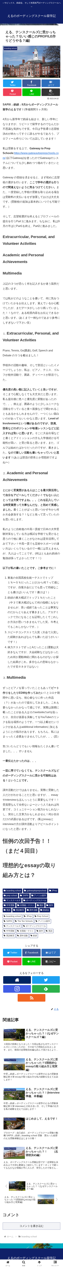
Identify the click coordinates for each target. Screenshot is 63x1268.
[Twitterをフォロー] (46, 980)
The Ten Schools (25, 921)
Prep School (42, 916)
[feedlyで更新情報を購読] (46, 989)
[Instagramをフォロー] (17, 989)
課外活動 (33, 910)
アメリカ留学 (40, 895)
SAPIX (26, 895)
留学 (51, 905)
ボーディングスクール (36, 900)
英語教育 (20, 910)
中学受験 (10, 905)
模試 (41, 905)
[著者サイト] (17, 980)
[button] (50, 92)
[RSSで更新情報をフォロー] (31, 998)
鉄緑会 (46, 910)
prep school (11, 895)
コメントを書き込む (31, 1225)
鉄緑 (35, 935)
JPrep (54, 890)
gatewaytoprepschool (36, 890)
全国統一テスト (27, 905)
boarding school (13, 890)
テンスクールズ (13, 900)
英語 (8, 910)
